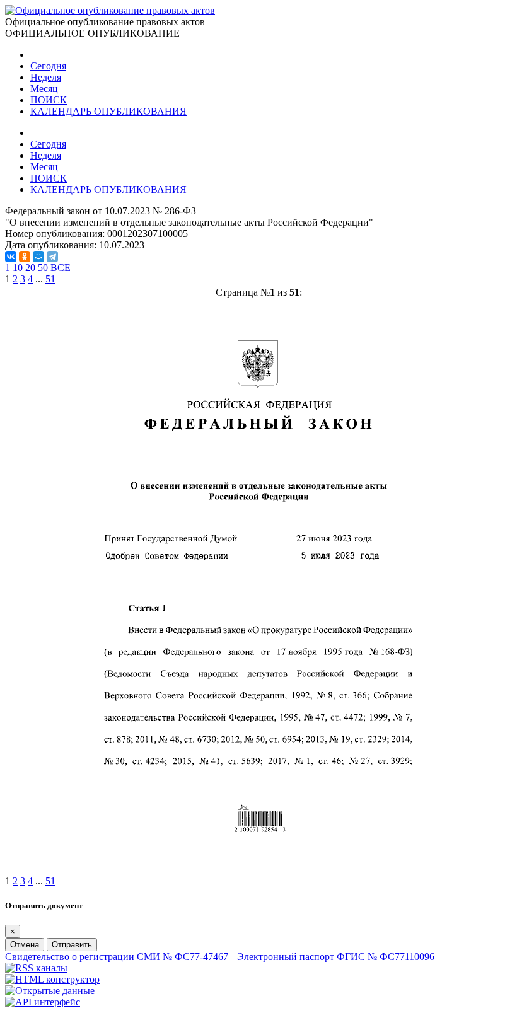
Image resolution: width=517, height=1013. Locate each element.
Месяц (44, 88)
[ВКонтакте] (10, 256)
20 (30, 267)
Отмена (24, 944)
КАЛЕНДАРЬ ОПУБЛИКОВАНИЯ (108, 111)
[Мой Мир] (38, 256)
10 (18, 267)
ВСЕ (60, 267)
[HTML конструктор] (52, 979)
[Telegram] (52, 256)
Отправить (72, 944)
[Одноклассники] (24, 256)
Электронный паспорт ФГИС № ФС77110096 (335, 956)
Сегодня (48, 66)
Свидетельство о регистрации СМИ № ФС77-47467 (116, 956)
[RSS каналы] (36, 968)
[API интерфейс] (42, 1002)
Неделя (45, 77)
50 (43, 267)
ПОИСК (48, 100)
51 (50, 279)
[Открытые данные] (50, 990)
